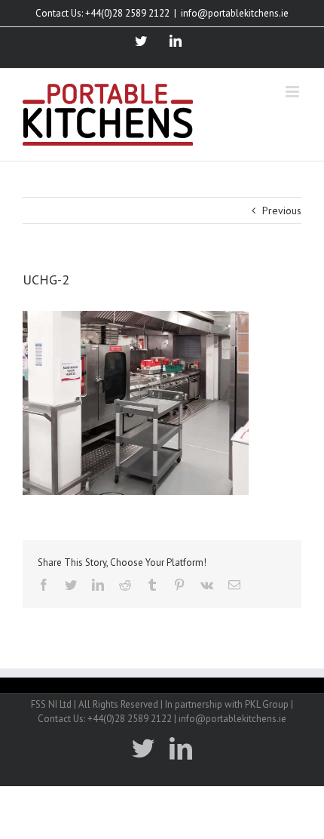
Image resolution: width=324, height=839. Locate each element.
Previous (281, 210)
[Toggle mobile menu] (293, 92)
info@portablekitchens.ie (235, 13)
